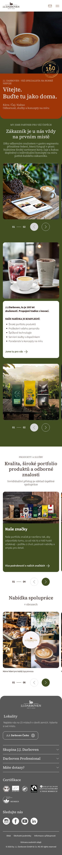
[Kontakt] (50, 5)
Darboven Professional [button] (22, 758)
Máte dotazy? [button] (14, 767)
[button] (34, 227)
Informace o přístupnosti (45, 835)
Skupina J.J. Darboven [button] (21, 749)
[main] (31, 354)
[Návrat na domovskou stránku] (11, 5)
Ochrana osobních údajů (30, 842)
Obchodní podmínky (22, 835)
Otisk (8, 835)
